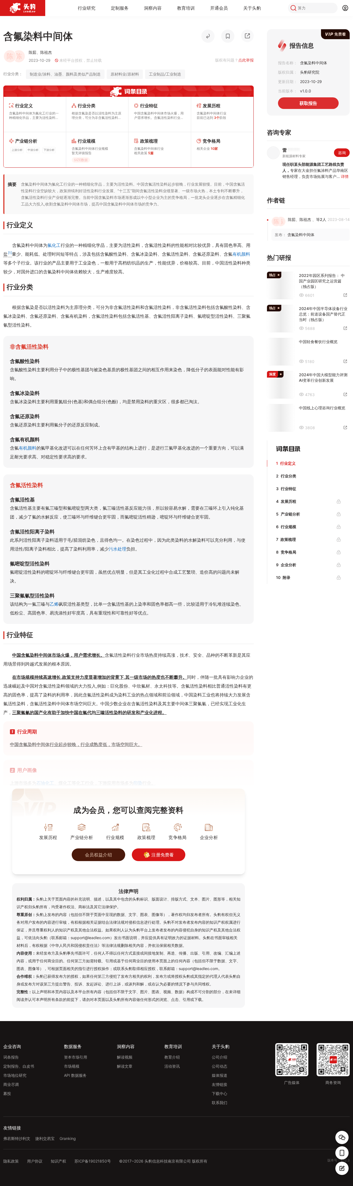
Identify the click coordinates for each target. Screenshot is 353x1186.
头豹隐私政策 (242, 644)
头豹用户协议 (218, 644)
